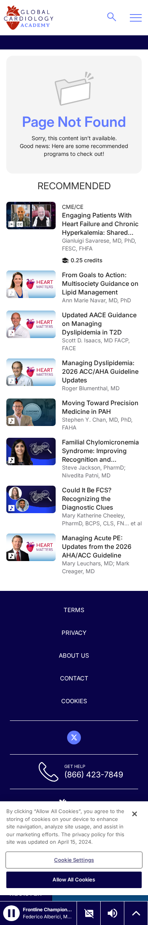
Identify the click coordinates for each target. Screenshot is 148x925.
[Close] (134, 814)
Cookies (74, 701)
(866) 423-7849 (93, 774)
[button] (11, 913)
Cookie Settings (74, 860)
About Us (74, 655)
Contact (74, 678)
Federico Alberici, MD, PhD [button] (47, 917)
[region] (74, 848)
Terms (74, 610)
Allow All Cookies (73, 879)
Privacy (74, 632)
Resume (31, 215)
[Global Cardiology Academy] (28, 17)
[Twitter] (74, 737)
